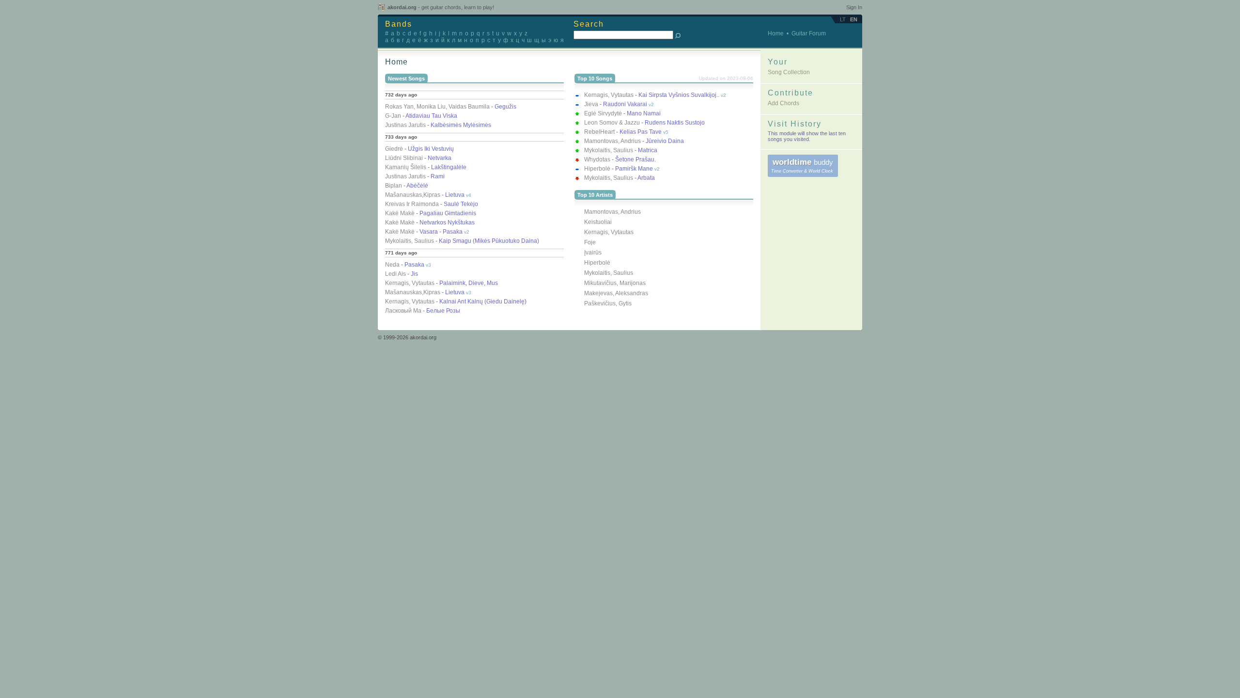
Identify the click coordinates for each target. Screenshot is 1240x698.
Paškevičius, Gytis (608, 303)
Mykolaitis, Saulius (608, 273)
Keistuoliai (598, 222)
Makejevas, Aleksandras (616, 293)
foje (590, 242)
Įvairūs (593, 252)
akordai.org (441, 7)
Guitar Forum (808, 33)
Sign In (854, 7)
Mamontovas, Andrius (612, 211)
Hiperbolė (597, 262)
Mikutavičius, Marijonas (615, 283)
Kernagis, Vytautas (609, 232)
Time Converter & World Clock (802, 171)
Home (776, 33)
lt (843, 19)
